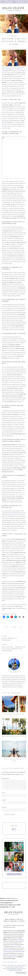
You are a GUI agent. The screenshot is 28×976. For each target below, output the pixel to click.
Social (2, 2)
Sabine (13, 672)
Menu (14, 1)
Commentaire (6, 778)
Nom (3, 793)
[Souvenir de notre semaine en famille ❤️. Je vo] (19, 866)
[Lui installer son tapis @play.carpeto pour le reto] (19, 847)
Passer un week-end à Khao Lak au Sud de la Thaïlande (14, 736)
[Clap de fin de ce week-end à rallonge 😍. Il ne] (9, 847)
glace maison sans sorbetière (9, 955)
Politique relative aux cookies (15, 969)
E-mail (4, 800)
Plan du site (14, 962)
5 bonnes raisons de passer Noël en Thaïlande (14, 714)
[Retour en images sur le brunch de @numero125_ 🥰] (19, 856)
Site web (4, 807)
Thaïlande (14, 36)
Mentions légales (7, 962)
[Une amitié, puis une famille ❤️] (9, 866)
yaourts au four (8, 949)
